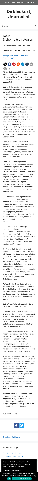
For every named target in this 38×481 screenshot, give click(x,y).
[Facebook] (16, 425)
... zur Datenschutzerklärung (22, 478)
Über (13, 2)
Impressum (30, 2)
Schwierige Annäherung (12, 453)
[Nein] (36, 476)
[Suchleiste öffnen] (35, 26)
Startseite (7, 2)
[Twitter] (21, 425)
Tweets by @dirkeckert (12, 437)
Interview (15, 56)
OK (9, 478)
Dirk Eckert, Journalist (19, 14)
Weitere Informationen (14, 471)
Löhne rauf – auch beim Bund (14, 457)
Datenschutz (21, 2)
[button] (5, 64)
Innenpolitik (7, 56)
